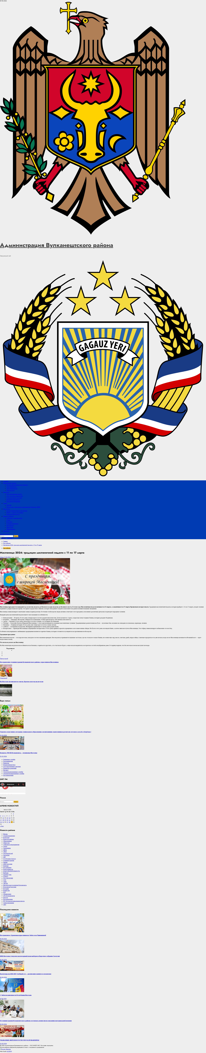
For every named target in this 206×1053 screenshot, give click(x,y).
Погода (5, 897)
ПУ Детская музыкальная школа (14, 901)
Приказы (6, 763)
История (6, 889)
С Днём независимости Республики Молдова (15, 995)
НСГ (4, 892)
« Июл (2, 826)
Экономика (10, 525)
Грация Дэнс (7, 875)
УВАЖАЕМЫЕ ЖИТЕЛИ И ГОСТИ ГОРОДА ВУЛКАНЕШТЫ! (19, 1040)
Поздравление (8, 899)
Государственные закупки (12, 766)
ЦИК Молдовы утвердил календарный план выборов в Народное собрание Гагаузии (30, 956)
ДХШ (5, 882)
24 (1, 822)
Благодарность (8, 869)
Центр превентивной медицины (16, 511)
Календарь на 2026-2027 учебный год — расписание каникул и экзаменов (25, 974)
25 (3, 822)
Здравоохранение (12, 524)
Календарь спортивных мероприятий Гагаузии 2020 (23, 507)
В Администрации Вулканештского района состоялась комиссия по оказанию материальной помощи (36, 1021)
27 (7, 822)
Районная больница (12, 514)
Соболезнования (8, 903)
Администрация (8, 860)
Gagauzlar (6, 855)
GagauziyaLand (8, 853)
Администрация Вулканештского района (56, 245)
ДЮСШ (8, 505)
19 (5, 820)
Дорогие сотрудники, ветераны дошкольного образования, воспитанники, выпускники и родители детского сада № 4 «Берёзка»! (45, 732)
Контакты (6, 531)
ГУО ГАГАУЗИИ (8, 878)
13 (7, 818)
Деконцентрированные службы (13, 774)
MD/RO (9, 538)
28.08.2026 (3, 939)
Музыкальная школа (13, 500)
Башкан (5, 866)
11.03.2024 (7, 557)
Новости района (8, 516)
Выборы (5, 873)
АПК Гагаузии (7, 864)
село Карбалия (11, 487)
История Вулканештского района (17, 485)
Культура (6, 492)
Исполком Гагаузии (9, 887)
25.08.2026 (3, 1024)
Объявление (7, 894)
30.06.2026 (3, 735)
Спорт (5, 503)
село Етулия (10, 490)
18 (3, 820)
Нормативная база (9, 765)
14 (9, 818)
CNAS (5, 852)
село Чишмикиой (11, 489)
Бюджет (5, 770)
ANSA (5, 850)
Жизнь (5, 834)
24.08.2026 (3, 1044)
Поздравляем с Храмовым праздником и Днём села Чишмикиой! (23, 935)
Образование (10, 529)
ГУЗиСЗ (5, 876)
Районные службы (9, 759)
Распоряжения (8, 761)
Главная (5, 481)
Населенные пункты (9, 483)
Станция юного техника (14, 498)
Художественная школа (14, 494)
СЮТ (4, 905)
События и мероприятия (14, 518)
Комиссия (6, 890)
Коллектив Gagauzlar (13, 502)
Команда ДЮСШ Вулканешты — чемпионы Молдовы (18, 753)
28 (9, 822)
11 (3, 818)
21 (9, 820)
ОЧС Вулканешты (9, 896)
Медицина (6, 509)
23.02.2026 (3, 756)
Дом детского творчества (14, 496)
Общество (9, 527)
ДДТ (4, 880)
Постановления (8, 775)
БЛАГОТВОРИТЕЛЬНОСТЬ (11, 871)
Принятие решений (9, 768)
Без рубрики (7, 548)
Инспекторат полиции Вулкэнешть (15, 885)
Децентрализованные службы (13, 772)
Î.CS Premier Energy (9, 859)
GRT (4, 857)
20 (7, 820)
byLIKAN (9, 1051)
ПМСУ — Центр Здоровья (14, 513)
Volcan (2, 557)
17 (1, 820)
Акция (5, 862)
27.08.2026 (3, 999)
